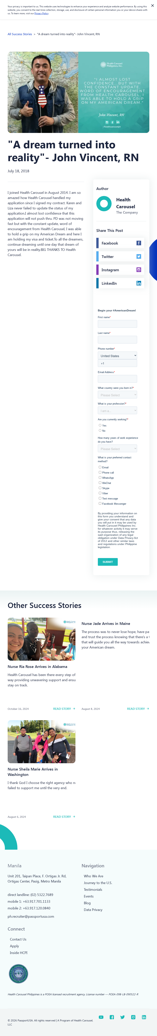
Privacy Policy (41, 13)
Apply (14, 946)
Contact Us (18, 939)
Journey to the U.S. (98, 882)
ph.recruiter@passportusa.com (31, 916)
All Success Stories (20, 34)
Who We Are (93, 876)
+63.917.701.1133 (36, 901)
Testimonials (93, 889)
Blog (87, 903)
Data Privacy (93, 909)
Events (89, 896)
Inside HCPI (18, 952)
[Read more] (41, 639)
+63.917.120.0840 (36, 908)
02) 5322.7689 (42, 894)
